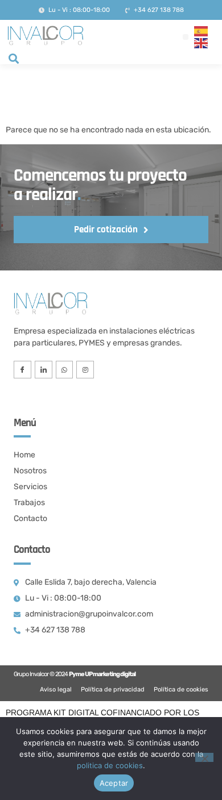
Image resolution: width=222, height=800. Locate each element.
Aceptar (114, 783)
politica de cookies (110, 765)
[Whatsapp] (64, 369)
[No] (204, 757)
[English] (201, 43)
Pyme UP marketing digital (102, 674)
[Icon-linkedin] (43, 369)
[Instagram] (85, 369)
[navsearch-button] (14, 59)
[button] (185, 37)
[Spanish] (201, 31)
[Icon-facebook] (22, 369)
